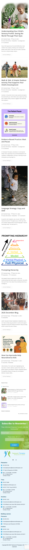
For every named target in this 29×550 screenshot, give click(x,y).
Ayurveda (5, 362)
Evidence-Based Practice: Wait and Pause (16, 404)
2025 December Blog (9, 312)
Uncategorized (21, 40)
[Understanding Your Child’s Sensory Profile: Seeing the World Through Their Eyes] (3, 390)
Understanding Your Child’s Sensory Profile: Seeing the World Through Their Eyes (12, 33)
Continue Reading (7, 54)
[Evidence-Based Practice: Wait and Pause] (3, 405)
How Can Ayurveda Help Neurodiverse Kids (11, 356)
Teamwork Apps (6, 39)
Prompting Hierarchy (9, 270)
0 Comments (6, 42)
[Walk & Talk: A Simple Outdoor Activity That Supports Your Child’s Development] (3, 398)
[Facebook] (16, 459)
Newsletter (14, 40)
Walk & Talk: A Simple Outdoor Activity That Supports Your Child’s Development (13, 82)
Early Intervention (7, 40)
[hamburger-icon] (24, 3)
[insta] (13, 459)
